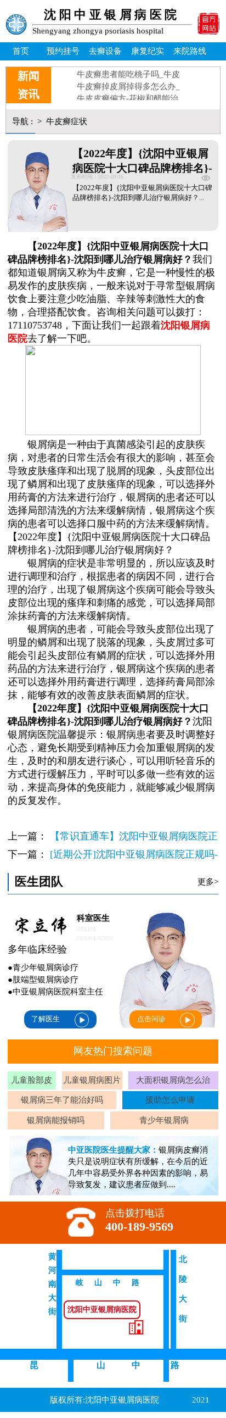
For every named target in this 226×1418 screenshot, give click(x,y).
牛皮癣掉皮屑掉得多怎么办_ (128, 81)
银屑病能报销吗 (55, 1120)
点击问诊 (151, 1019)
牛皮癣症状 (65, 121)
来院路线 (189, 50)
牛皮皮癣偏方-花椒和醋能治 (128, 93)
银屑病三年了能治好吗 (62, 1099)
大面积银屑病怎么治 (173, 1080)
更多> (207, 881)
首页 (21, 50)
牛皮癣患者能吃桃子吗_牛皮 (128, 69)
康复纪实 (147, 50)
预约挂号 (63, 50)
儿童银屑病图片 (92, 1080)
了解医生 (45, 1019)
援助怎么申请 (170, 1099)
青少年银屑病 (164, 1120)
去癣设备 (105, 50)
